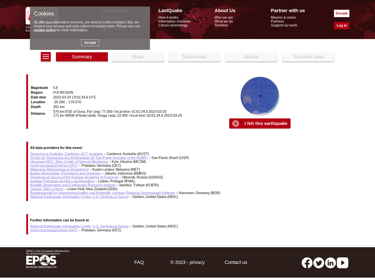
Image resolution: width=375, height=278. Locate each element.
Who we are (224, 17)
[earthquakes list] (46, 56)
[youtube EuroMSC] (342, 262)
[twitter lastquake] (318, 262)
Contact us (236, 262)
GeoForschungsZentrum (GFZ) (54, 165)
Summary (82, 56)
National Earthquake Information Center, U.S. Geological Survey (79, 197)
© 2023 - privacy (187, 262)
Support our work (284, 25)
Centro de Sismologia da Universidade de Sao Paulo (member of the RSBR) (89, 158)
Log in (342, 25)
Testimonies (194, 56)
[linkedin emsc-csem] (330, 262)
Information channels (174, 21)
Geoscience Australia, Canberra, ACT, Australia (66, 154)
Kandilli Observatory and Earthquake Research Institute (72, 185)
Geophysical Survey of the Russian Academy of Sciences (74, 177)
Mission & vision (283, 17)
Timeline (221, 25)
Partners (277, 21)
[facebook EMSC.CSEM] (307, 262)
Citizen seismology (173, 25)
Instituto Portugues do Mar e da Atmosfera (62, 181)
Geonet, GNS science (47, 189)
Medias (251, 56)
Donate (342, 13)
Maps (138, 56)
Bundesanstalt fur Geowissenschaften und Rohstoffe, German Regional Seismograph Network (102, 193)
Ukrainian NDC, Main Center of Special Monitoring (69, 162)
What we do (224, 21)
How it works (168, 17)
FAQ (139, 262)
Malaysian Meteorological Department (59, 169)
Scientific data (308, 56)
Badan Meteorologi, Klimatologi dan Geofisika (65, 173)
